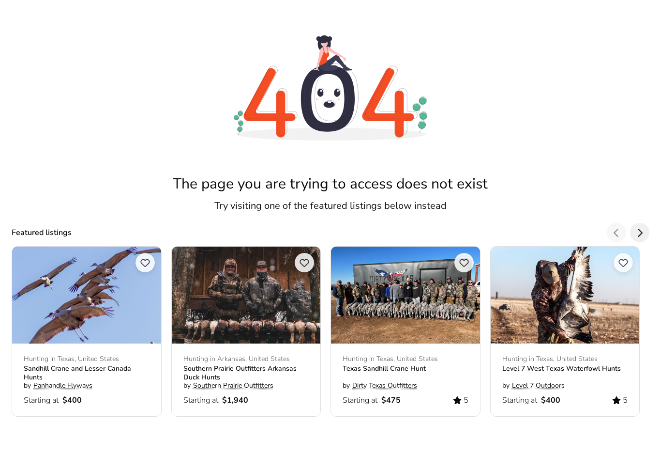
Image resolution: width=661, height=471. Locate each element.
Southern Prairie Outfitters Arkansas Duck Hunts (240, 373)
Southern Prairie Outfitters (233, 386)
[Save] (145, 262)
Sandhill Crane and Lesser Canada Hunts (77, 373)
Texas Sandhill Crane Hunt (384, 368)
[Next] (639, 232)
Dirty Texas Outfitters (384, 386)
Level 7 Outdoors (538, 386)
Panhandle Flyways (62, 386)
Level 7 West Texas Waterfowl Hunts (561, 368)
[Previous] (616, 232)
